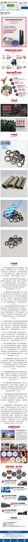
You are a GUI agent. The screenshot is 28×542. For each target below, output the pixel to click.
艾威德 (16, 537)
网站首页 (3, 5)
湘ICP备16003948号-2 (20, 533)
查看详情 (18, 10)
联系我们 (17, 7)
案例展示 (3, 7)
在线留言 (10, 7)
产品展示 (10, 5)
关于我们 (24, 5)
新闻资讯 (17, 5)
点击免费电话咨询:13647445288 (14, 532)
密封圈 (13, 10)
